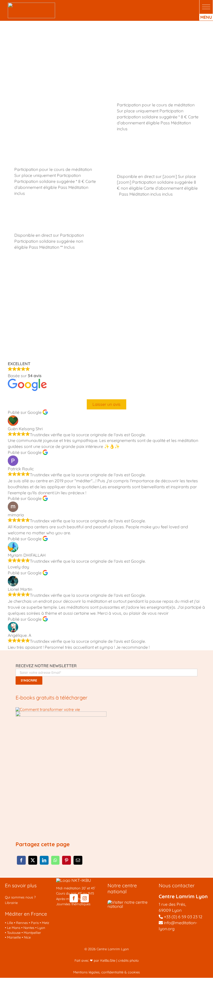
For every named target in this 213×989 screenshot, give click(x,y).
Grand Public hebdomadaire (150, 221)
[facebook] (74, 898)
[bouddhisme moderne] (61, 713)
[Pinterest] (66, 860)
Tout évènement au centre (44, 91)
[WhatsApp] (55, 860)
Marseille (14, 937)
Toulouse (14, 932)
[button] (206, 7)
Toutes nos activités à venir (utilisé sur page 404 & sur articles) (54, 278)
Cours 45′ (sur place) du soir (46, 155)
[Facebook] (21, 860)
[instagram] (85, 898)
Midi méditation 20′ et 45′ (75, 888)
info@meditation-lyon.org (178, 925)
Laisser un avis (106, 404)
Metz (45, 923)
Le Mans (13, 928)
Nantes (28, 928)
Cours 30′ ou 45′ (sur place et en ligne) (150, 159)
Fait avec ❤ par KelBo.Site (95, 960)
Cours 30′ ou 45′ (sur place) (148, 91)
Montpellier (32, 932)
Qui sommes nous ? (20, 897)
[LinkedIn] (44, 860)
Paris (35, 923)
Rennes (22, 923)
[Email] (78, 860)
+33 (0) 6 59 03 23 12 (183, 916)
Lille (10, 923)
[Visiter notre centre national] (132, 902)
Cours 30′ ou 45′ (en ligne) (44, 221)
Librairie (11, 903)
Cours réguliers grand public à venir (150, 278)
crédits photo (128, 960)
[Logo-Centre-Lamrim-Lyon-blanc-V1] (31, 4)
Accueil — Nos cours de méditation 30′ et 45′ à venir (149, 320)
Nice (27, 937)
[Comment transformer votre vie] (48, 709)
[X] (32, 860)
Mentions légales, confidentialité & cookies (106, 972)
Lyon (41, 928)
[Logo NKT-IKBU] (73, 880)
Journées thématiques (73, 904)
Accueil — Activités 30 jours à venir (55, 316)
